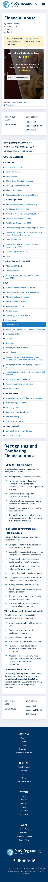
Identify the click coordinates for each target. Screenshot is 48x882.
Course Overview (13, 172)
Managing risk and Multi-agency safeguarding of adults (25, 365)
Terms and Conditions (24, 836)
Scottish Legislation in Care (17, 252)
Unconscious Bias (13, 388)
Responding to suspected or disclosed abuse (24, 398)
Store (24, 778)
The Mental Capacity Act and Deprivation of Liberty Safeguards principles (24, 233)
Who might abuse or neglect (17, 297)
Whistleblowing (12, 417)
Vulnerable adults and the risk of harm (22, 195)
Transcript (10, 105)
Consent (9, 338)
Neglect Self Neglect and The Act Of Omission (25, 329)
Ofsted (8, 256)
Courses (24, 771)
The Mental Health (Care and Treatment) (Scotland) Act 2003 (23, 245)
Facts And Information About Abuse (20, 288)
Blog (24, 745)
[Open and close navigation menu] (43, 4)
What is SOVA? (12, 176)
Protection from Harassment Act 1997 (21, 214)
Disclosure (10, 343)
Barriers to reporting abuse (17, 412)
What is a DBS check (14, 266)
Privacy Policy (24, 829)
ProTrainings (31, 868)
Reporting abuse (13, 407)
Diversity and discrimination (17, 348)
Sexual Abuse (11, 320)
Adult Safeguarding (14, 190)
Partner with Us (24, 814)
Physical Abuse (12, 311)
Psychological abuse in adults (18, 315)
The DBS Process (13, 271)
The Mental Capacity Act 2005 (18, 223)
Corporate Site (24, 749)
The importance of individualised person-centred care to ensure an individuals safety (24, 358)
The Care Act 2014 (13, 240)
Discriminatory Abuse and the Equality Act (23, 204)
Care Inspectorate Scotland (17, 186)
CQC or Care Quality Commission (19, 181)
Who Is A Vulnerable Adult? (17, 302)
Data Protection (24, 832)
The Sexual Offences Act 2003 (18, 218)
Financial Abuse (12, 325)
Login (24, 796)
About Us (24, 738)
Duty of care (11, 352)
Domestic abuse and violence (18, 379)
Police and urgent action (16, 403)
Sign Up (24, 800)
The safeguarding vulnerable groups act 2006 (25, 228)
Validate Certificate (24, 782)
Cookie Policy (24, 840)
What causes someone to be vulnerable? (23, 292)
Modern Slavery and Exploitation (19, 384)
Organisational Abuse (14, 334)
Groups (24, 774)
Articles (24, 803)
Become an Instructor (24, 753)
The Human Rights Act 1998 (17, 209)
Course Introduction (14, 167)
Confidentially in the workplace (19, 431)
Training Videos (24, 767)
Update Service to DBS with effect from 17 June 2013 (23, 276)
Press (24, 742)
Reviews (24, 807)
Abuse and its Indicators (15, 306)
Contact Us (24, 811)
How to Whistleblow (14, 421)
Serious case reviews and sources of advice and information (25, 373)
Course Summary (13, 435)
